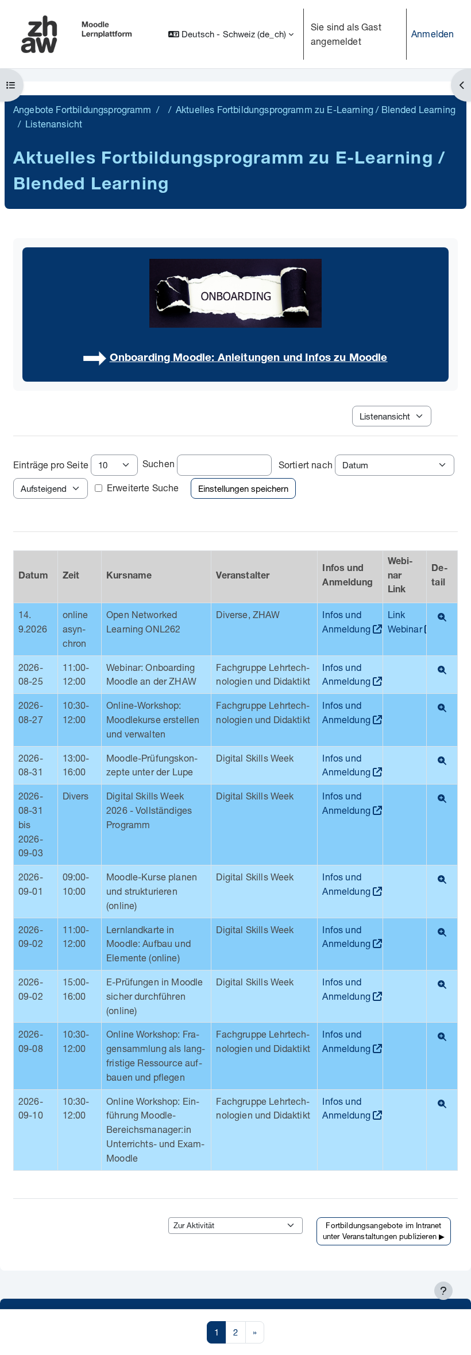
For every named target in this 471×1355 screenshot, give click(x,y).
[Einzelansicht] (442, 617)
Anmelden (432, 33)
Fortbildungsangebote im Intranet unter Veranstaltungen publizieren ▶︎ (384, 1231)
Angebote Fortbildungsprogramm (82, 109)
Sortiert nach (306, 464)
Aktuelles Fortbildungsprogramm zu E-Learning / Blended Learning (315, 109)
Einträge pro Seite (50, 464)
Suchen (158, 463)
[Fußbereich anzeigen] (443, 1291)
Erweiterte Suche (143, 487)
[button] (231, 34)
